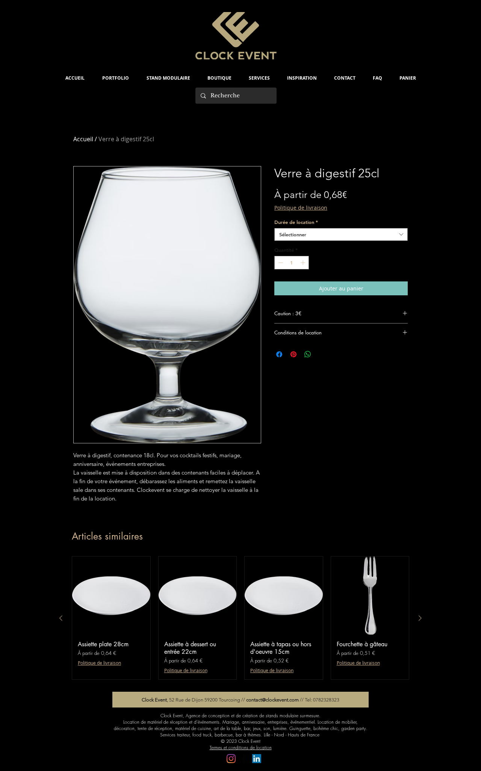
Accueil (83, 139)
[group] (240, 618)
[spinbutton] (291, 262)
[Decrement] (279, 262)
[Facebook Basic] (243, 758)
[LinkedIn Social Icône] (256, 758)
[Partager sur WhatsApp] (307, 354)
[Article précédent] (60, 618)
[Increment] (303, 262)
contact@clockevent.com (272, 700)
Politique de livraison (300, 207)
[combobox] (341, 234)
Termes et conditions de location (241, 747)
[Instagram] (231, 758)
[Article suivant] (420, 618)
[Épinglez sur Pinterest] (293, 354)
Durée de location (296, 222)
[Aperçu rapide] (111, 595)
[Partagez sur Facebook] (279, 354)
